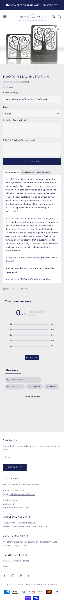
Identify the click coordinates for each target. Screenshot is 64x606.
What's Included (43, 172)
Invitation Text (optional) (15, 120)
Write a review (32, 357)
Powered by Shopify (45, 585)
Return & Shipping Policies (16, 560)
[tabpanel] (32, 404)
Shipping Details (28, 172)
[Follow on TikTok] (28, 575)
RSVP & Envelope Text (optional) (19, 140)
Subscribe (15, 467)
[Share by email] (26, 289)
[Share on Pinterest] (22, 289)
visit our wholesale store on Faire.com (28, 526)
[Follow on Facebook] (4, 575)
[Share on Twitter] (17, 289)
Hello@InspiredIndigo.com (22, 494)
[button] (32, 324)
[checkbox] (51, 386)
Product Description (12, 172)
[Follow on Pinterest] (20, 575)
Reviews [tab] (13, 370)
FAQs (6, 565)
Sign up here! (21, 545)
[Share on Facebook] (13, 289)
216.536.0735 (17, 490)
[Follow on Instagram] (12, 575)
